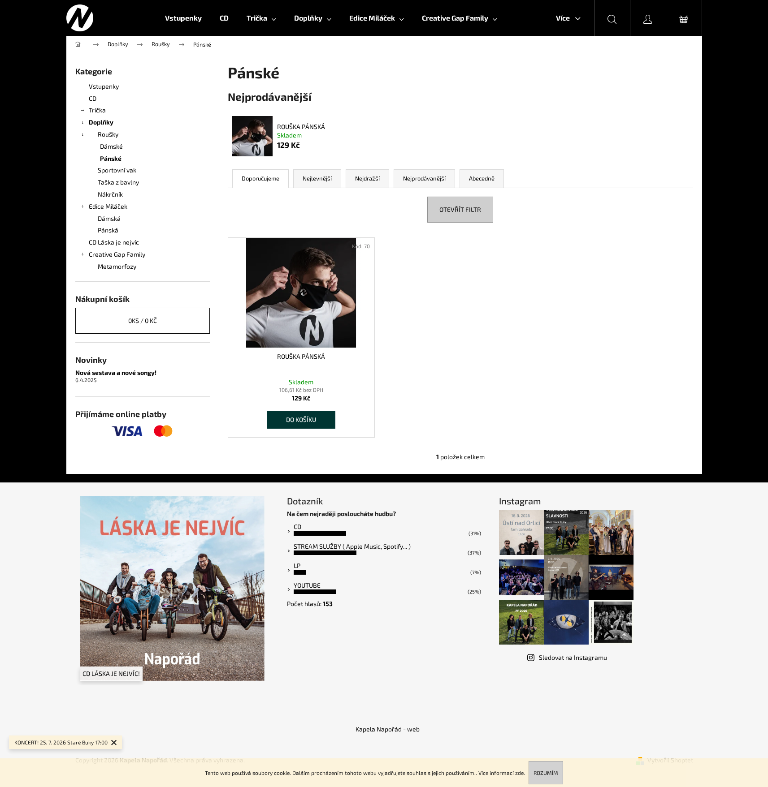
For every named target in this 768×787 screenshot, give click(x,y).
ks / (142, 320)
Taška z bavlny (118, 182)
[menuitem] (183, 18)
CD (92, 98)
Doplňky (101, 122)
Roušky (108, 134)
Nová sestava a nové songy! (115, 372)
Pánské (110, 158)
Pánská (108, 230)
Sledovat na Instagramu (573, 657)
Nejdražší (367, 178)
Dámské (111, 146)
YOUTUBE (307, 585)
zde (519, 773)
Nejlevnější (317, 178)
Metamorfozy (117, 266)
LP (297, 565)
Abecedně (482, 178)
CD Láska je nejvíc (114, 242)
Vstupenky (104, 86)
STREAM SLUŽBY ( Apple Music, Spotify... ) (352, 546)
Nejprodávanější (424, 178)
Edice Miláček (108, 206)
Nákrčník (110, 194)
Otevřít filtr (460, 209)
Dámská (109, 218)
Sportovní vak (117, 170)
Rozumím (546, 773)
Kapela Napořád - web (388, 729)
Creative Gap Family (117, 254)
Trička (97, 110)
